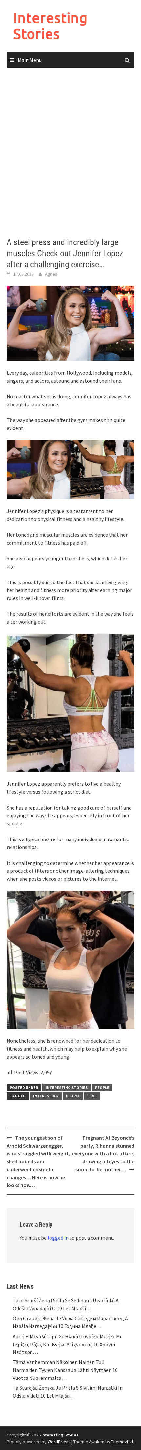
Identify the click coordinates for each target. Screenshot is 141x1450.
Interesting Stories (50, 26)
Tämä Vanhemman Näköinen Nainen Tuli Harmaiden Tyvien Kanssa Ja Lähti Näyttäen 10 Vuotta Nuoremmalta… (65, 1370)
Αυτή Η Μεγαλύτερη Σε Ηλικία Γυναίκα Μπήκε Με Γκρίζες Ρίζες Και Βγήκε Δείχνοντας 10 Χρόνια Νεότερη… (67, 1344)
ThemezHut (122, 1442)
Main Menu (30, 60)
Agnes (51, 274)
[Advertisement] (70, 153)
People (102, 1087)
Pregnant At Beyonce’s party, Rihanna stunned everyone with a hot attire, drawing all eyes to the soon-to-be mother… (103, 1153)
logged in (58, 1238)
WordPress (59, 1442)
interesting (45, 1096)
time (92, 1096)
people (73, 1096)
